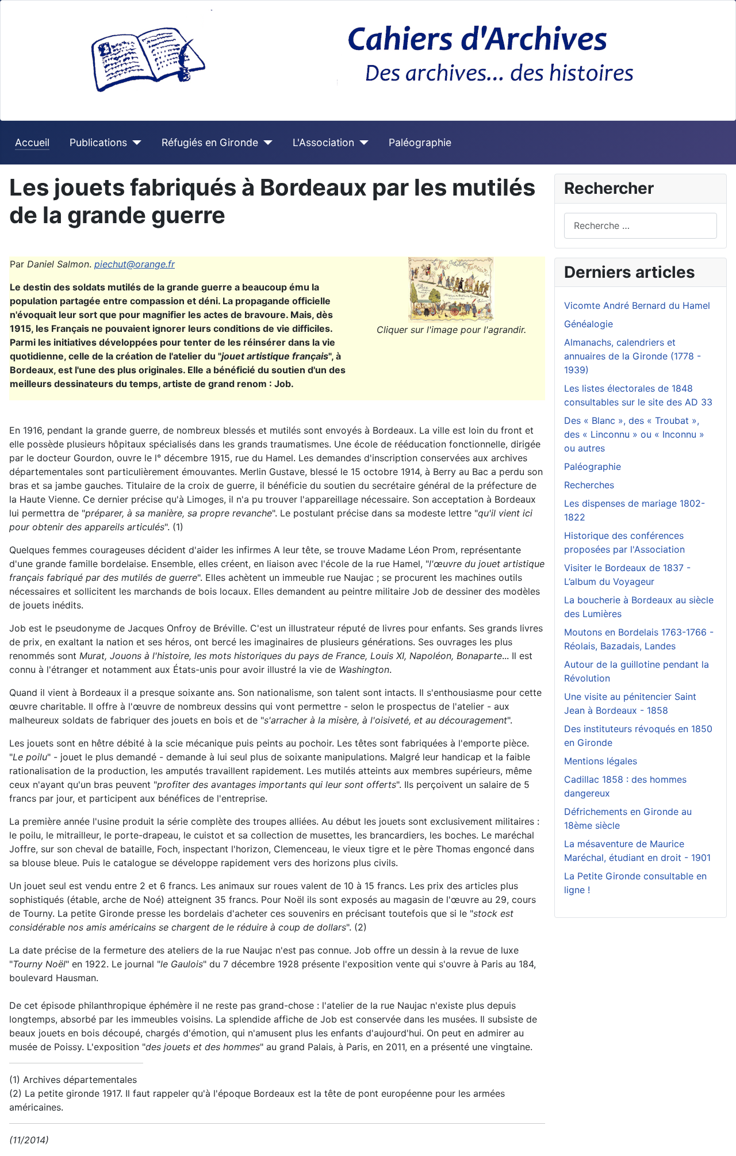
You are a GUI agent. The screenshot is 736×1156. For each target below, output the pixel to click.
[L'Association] (361, 142)
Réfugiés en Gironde (210, 142)
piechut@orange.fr (134, 264)
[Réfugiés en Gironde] (265, 142)
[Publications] (134, 142)
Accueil (32, 142)
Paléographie (420, 142)
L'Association (323, 142)
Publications (98, 142)
